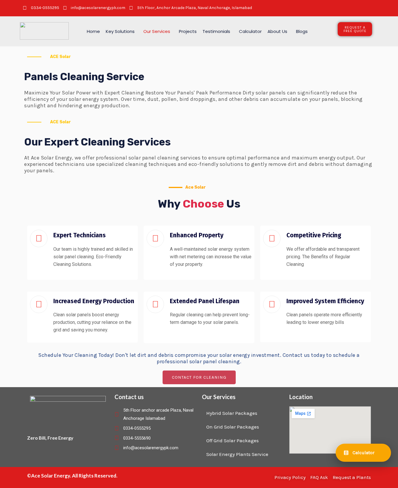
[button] (121, 31)
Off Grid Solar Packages (232, 440)
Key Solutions (120, 31)
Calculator (250, 31)
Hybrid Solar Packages (231, 413)
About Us (277, 31)
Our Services (156, 31)
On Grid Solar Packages (232, 427)
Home (93, 31)
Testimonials (216, 31)
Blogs (302, 31)
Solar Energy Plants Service (237, 454)
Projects (188, 31)
